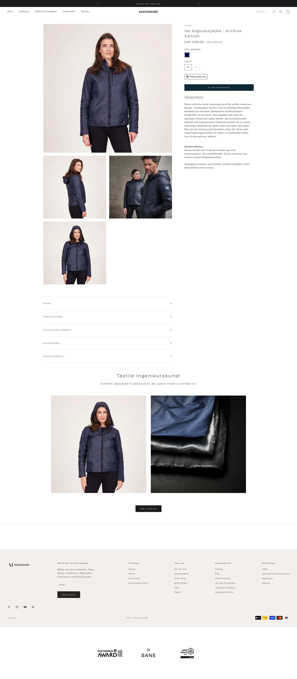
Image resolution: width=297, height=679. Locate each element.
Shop (10, 12)
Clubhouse (24, 12)
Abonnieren (69, 594)
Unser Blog (179, 578)
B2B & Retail (180, 583)
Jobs (176, 588)
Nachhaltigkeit (181, 574)
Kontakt (219, 569)
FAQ (217, 574)
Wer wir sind (180, 569)
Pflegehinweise (222, 578)
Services (85, 12)
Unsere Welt (69, 12)
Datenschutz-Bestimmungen (276, 574)
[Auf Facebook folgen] (9, 606)
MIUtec (188, 25)
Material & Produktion (46, 12)
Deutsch (260, 12)
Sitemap (266, 583)
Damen (132, 569)
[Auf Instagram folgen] (17, 606)
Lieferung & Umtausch (193, 97)
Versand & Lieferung (225, 583)
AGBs (265, 569)
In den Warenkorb (219, 87)
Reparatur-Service (224, 592)
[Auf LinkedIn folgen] (33, 606)
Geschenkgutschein (138, 583)
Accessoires (134, 578)
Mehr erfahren (148, 509)
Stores (177, 592)
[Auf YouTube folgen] (25, 606)
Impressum (267, 578)
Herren (132, 574)
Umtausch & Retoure (225, 588)
